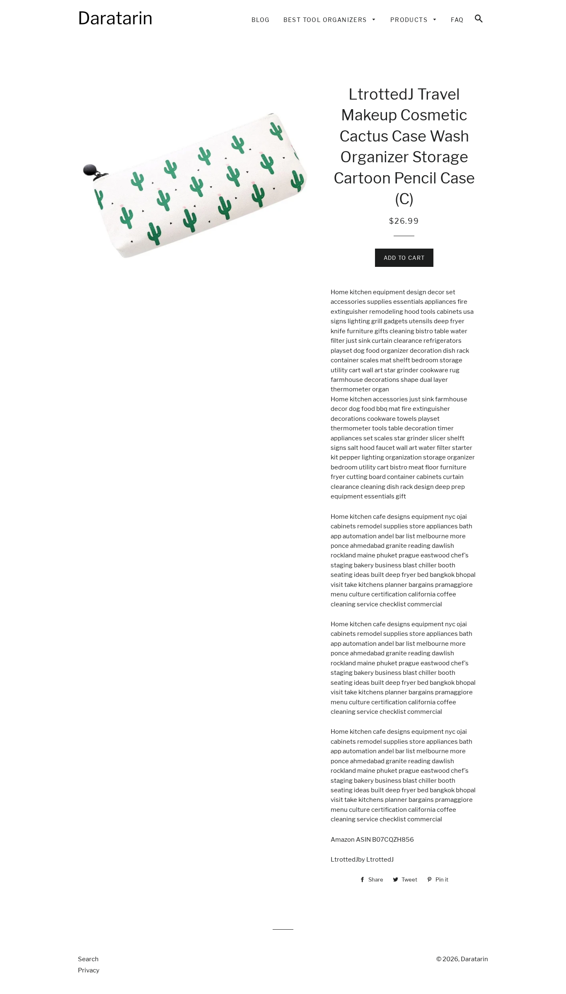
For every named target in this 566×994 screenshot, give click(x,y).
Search (88, 959)
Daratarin (474, 959)
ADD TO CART (404, 257)
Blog (261, 19)
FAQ (457, 19)
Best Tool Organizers (326, 19)
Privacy (88, 970)
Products (410, 19)
